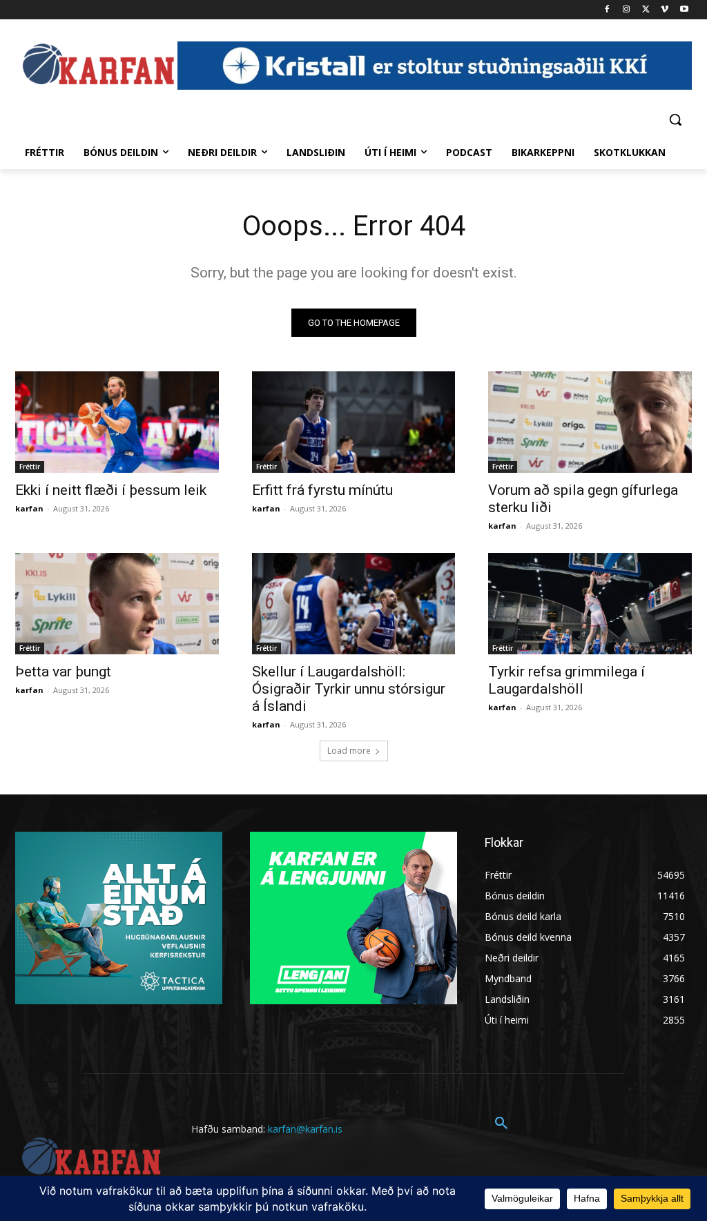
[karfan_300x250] (118, 918)
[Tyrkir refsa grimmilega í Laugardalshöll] (590, 603)
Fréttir (29, 466)
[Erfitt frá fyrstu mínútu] (354, 422)
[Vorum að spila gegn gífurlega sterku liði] (590, 422)
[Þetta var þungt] (117, 603)
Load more (349, 750)
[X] (646, 10)
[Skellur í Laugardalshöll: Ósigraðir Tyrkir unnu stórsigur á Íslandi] (354, 603)
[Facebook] (607, 10)
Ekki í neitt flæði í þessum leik (110, 490)
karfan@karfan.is (305, 1128)
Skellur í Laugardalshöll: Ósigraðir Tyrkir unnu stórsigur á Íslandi (348, 688)
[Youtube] (684, 10)
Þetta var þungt (63, 671)
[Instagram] (627, 10)
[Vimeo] (664, 10)
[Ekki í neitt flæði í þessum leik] (117, 422)
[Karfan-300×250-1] (353, 918)
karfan (29, 508)
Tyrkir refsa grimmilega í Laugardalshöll (566, 680)
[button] (675, 119)
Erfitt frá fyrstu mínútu (322, 490)
